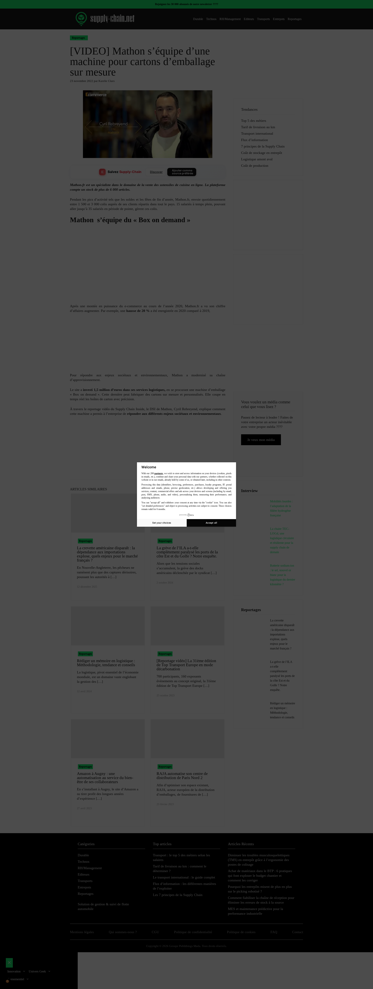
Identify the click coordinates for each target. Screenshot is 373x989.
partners (158, 473)
